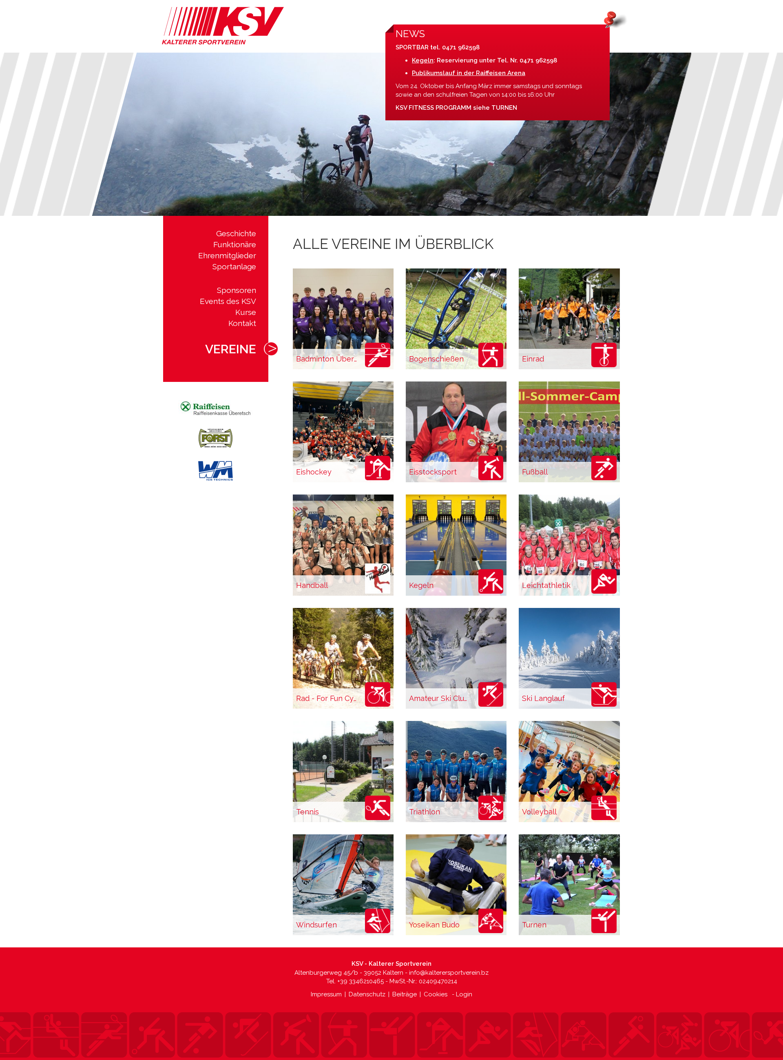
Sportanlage (234, 266)
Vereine (230, 349)
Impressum (326, 994)
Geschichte (236, 233)
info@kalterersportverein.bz (449, 972)
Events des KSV (228, 301)
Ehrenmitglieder (227, 255)
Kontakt (242, 323)
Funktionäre (234, 244)
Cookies (435, 994)
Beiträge (404, 994)
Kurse (245, 312)
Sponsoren (236, 290)
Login (464, 994)
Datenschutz (367, 994)
